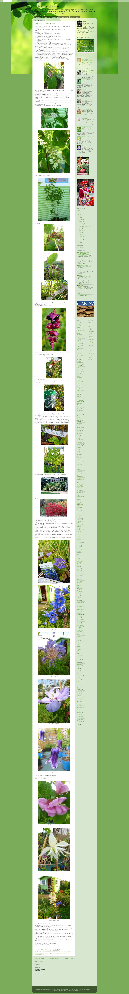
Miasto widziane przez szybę (84, 266)
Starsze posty (69, 959)
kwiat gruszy (79, 442)
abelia (40, 951)
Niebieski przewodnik (87, 146)
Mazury (78, 482)
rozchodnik (79, 593)
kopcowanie (79, 433)
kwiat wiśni (79, 446)
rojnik (78, 590)
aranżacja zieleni (80, 330)
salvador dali (80, 602)
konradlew (60, 990)
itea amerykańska (56, 953)
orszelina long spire (39, 954)
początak (79, 546)
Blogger (77, 990)
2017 (79, 212)
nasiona (78, 499)
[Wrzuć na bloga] (55, 950)
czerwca (81, 230)
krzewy (78, 436)
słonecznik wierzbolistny (80, 614)
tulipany (78, 661)
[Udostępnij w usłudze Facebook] (57, 950)
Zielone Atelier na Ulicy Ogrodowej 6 (80, 720)
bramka (78, 339)
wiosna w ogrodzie (79, 686)
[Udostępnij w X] (56, 950)
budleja (78, 346)
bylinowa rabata (80, 351)
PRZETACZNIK (80, 575)
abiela (43, 951)
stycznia (81, 240)
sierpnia (81, 225)
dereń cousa (48, 951)
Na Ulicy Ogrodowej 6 (45, 6)
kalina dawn (79, 423)
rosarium (79, 591)
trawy (78, 653)
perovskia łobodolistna (79, 539)
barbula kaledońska (79, 334)
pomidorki (79, 548)
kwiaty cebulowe (80, 449)
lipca (80, 228)
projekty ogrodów (79, 568)
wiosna (78, 681)
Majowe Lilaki (85, 118)
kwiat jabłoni (79, 444)
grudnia (81, 219)
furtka (78, 394)
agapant (79, 327)
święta (78, 640)
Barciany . (79, 337)
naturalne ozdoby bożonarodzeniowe (80, 504)
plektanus (79, 545)
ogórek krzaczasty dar (80, 509)
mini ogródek (80, 490)
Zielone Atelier (80, 716)
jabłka (78, 415)
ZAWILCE (79, 705)
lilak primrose (80, 461)
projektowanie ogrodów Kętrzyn (80, 562)
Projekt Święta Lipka (86, 109)
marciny (78, 481)
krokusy (78, 435)
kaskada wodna (80, 427)
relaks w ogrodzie (79, 588)
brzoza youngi (80, 345)
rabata (78, 578)
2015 (79, 216)
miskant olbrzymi (80, 492)
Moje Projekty (65, 17)
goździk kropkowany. (80, 398)
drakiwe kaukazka (79, 379)
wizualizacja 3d (80, 691)
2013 (79, 242)
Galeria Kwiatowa (56, 17)
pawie (78, 536)
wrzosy (78, 695)
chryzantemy (80, 364)
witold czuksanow (79, 689)
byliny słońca (80, 355)
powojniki (79, 550)
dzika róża (79, 381)
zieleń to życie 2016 (80, 714)
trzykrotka (79, 659)
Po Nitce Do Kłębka (75, 17)
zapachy (79, 701)
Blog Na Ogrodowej (82, 295)
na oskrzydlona (80, 496)
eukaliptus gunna (80, 390)
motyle (78, 495)
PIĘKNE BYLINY (80, 542)
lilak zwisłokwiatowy (80, 464)
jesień (78, 417)
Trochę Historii (47, 17)
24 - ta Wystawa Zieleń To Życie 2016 (87, 99)
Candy (78, 359)
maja (80, 232)
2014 (79, 218)
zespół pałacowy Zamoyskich (79, 711)
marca (81, 236)
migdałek (79, 489)
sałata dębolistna (79, 604)
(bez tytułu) (84, 90)
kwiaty (78, 447)
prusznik (78, 570)
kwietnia (81, 234)
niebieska (79, 507)
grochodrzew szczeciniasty (80, 401)
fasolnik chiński (80, 393)
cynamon (79, 365)
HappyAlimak (81, 285)
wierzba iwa (79, 675)
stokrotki (79, 618)
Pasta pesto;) (81, 286)
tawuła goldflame (79, 644)
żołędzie (78, 723)
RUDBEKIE (79, 597)
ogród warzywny (79, 518)
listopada (81, 221)
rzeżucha (79, 600)
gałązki (78, 396)
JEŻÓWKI (79, 419)
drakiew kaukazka (59, 951)
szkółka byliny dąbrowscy (80, 631)
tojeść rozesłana (80, 650)
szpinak (78, 634)
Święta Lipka (79, 642)
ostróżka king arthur (80, 525)
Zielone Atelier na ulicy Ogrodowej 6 (87, 80)
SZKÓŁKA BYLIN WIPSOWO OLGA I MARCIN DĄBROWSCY (80, 627)
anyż (78, 329)
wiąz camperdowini (80, 672)
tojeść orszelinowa (79, 648)
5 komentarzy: (48, 950)
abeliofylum (79, 324)
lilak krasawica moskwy (80, 459)
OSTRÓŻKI (79, 526)
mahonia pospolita (79, 476)
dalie (78, 367)
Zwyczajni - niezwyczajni (45, 23)
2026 (79, 210)
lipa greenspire (80, 467)
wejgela (78, 667)
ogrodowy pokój (80, 512)
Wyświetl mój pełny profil (82, 34)
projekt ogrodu (80, 556)
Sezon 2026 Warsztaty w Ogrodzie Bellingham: (83, 255)
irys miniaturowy (80, 410)
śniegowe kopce (80, 637)
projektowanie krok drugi (88, 136)
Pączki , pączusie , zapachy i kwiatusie (88, 71)
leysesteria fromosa (65, 953)
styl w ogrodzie (80, 619)
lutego (80, 238)
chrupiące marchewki (79, 362)
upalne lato (79, 662)
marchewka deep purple (79, 479)
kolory (78, 432)
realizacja (79, 584)
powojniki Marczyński (79, 552)
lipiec (78, 469)
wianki (78, 670)
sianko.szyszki (80, 609)
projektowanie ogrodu (80, 566)
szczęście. (79, 623)
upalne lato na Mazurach (80, 665)
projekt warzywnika (79, 559)
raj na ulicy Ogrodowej (79, 582)
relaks (78, 585)
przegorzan (79, 573)
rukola (78, 599)
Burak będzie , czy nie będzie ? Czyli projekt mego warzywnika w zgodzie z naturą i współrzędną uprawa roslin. (87, 60)
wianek (78, 668)
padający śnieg (80, 531)
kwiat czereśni (80, 441)
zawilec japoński (80, 707)
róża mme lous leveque (80, 595)
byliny (78, 353)
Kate (85, 21)
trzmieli (78, 657)
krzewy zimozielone (79, 439)
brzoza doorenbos (79, 343)
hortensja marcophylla (46, 953)
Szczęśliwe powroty (86, 127)
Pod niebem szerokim (83, 265)
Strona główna (54, 959)
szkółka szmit (80, 633)
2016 (79, 214)
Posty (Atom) (43, 961)
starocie (78, 616)
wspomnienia (80, 697)
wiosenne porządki (79, 679)
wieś (78, 677)
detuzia (53, 951)
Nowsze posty (39, 959)
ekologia (78, 383)
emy (65, 951)
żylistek (78, 724)
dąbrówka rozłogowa (79, 369)
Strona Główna (38, 17)
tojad (78, 646)
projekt (78, 554)
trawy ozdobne (80, 655)
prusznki (78, 572)
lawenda (79, 454)
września (81, 223)
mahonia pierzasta (79, 473)
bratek (78, 340)
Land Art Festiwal (79, 452)
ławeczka (79, 471)
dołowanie (79, 374)
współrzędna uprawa (80, 699)
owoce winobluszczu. (80, 529)
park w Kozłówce (79, 534)
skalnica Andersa (79, 611)
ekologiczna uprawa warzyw (79, 386)
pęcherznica (79, 540)
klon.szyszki (79, 430)
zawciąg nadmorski (79, 703)
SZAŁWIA (79, 622)
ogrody (78, 515)
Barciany (79, 336)
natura (78, 501)
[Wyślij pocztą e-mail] (53, 950)
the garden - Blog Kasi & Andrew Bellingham (83, 253)
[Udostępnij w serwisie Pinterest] (59, 950)
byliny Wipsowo (80, 357)
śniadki (78, 636)
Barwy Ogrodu (81, 275)
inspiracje (79, 408)
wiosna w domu (80, 683)
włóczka (78, 694)
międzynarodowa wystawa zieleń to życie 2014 (80, 486)
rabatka (78, 579)
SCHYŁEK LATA (80, 606)
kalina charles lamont (80, 421)
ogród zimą (79, 519)
